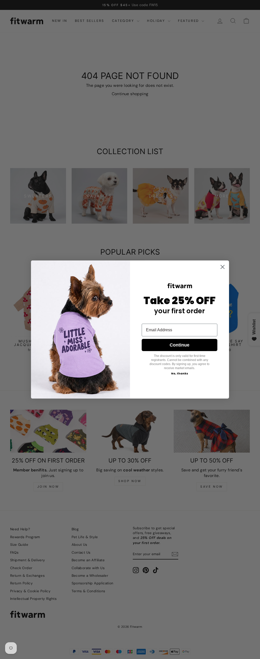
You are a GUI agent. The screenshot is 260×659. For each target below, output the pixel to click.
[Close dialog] (222, 266)
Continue (179, 345)
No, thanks (179, 373)
